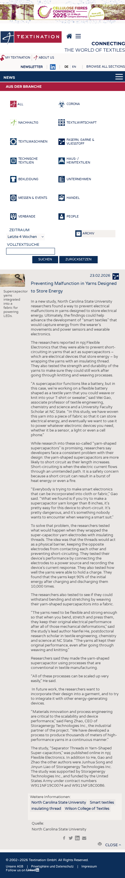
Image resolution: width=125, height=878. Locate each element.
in (77, 838)
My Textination (17, 57)
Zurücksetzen (78, 259)
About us (46, 57)
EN (74, 67)
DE (66, 67)
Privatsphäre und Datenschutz (52, 866)
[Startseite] (31, 38)
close (111, 845)
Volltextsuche (23, 244)
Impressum (89, 866)
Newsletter (32, 67)
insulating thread (46, 808)
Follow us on (16, 870)
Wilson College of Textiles (87, 808)
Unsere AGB (14, 866)
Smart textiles (102, 802)
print (100, 844)
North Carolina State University (58, 802)
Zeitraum (19, 230)
